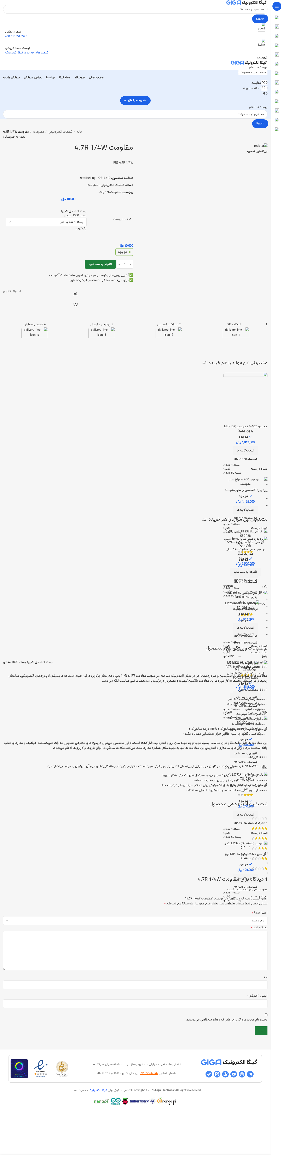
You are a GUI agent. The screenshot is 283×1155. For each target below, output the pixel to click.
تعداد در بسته (122, 219)
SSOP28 (228, 586)
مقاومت (38, 131)
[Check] (209, 1074)
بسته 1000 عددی (14, 662)
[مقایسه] (75, 294)
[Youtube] (233, 1074)
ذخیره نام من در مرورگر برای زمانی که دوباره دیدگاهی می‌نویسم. (226, 1019)
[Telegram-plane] (250, 1074)
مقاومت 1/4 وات (110, 192)
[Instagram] (242, 1074)
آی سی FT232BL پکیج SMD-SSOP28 (245, 544)
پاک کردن (81, 228)
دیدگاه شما (258, 927)
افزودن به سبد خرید (100, 264)
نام (265, 976)
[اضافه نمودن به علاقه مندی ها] (75, 304)
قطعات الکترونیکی (60, 131)
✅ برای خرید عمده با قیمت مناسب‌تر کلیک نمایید (101, 280)
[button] (245, 572)
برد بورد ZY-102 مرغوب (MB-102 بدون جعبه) (245, 428)
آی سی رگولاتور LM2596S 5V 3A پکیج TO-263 (245, 605)
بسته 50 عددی (232, 473)
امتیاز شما (259, 912)
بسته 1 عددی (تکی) (231, 467)
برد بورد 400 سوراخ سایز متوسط (245, 490)
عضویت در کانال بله (135, 100)
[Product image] (245, 398)
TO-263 (227, 656)
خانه (79, 131)
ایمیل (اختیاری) (257, 995)
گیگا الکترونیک (98, 1090)
